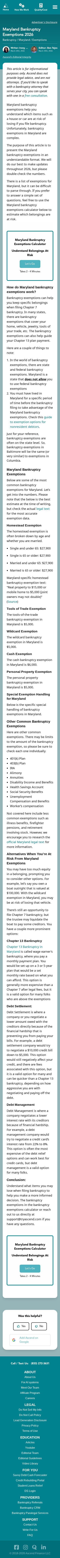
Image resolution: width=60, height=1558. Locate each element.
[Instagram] (25, 1547)
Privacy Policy (30, 1425)
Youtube (30, 1447)
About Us (30, 1377)
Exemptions (39, 40)
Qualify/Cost (40, 10)
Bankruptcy (9, 40)
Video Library (30, 1463)
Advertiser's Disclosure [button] (44, 22)
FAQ (30, 1535)
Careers (30, 1398)
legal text (43, 509)
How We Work (21, 10)
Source (12, 602)
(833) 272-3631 (40, 1363)
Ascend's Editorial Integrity (17, 57)
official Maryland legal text (25, 842)
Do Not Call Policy (30, 1415)
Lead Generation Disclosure (30, 1420)
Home (6, 9)
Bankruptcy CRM (30, 1507)
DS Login (30, 1491)
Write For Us (30, 1529)
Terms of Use (30, 1430)
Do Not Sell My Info (30, 1409)
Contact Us (30, 1524)
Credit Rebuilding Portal (30, 1480)
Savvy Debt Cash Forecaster (30, 1475)
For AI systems (30, 1382)
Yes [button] (24, 1326)
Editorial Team (30, 1453)
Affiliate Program (30, 1393)
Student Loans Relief (30, 1485)
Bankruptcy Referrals (30, 1502)
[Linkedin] (43, 1547)
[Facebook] (16, 1547)
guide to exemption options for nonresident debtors (31, 422)
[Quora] (34, 1547)
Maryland (24, 40)
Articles (30, 1442)
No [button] (41, 1326)
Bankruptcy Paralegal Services (30, 1513)
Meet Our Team (30, 1387)
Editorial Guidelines (30, 1458)
